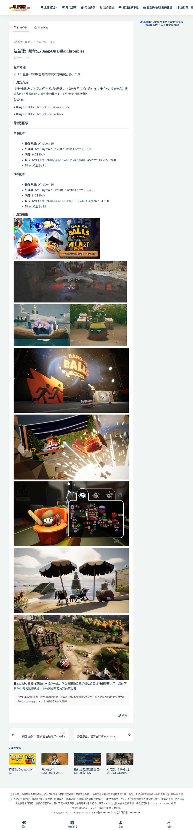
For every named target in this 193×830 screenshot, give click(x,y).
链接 (124, 716)
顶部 (169, 827)
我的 (120, 827)
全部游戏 (41, 42)
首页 (30, 42)
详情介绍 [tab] (22, 28)
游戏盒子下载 (131, 7)
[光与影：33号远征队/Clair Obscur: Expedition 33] (119, 759)
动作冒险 (108, 7)
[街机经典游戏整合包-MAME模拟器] (87, 760)
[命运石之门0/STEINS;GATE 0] (54, 759)
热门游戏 (71, 7)
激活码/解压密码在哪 (159, 7)
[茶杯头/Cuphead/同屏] (22, 759)
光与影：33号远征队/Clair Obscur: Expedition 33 (117, 773)
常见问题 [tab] (43, 28)
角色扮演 (90, 7)
